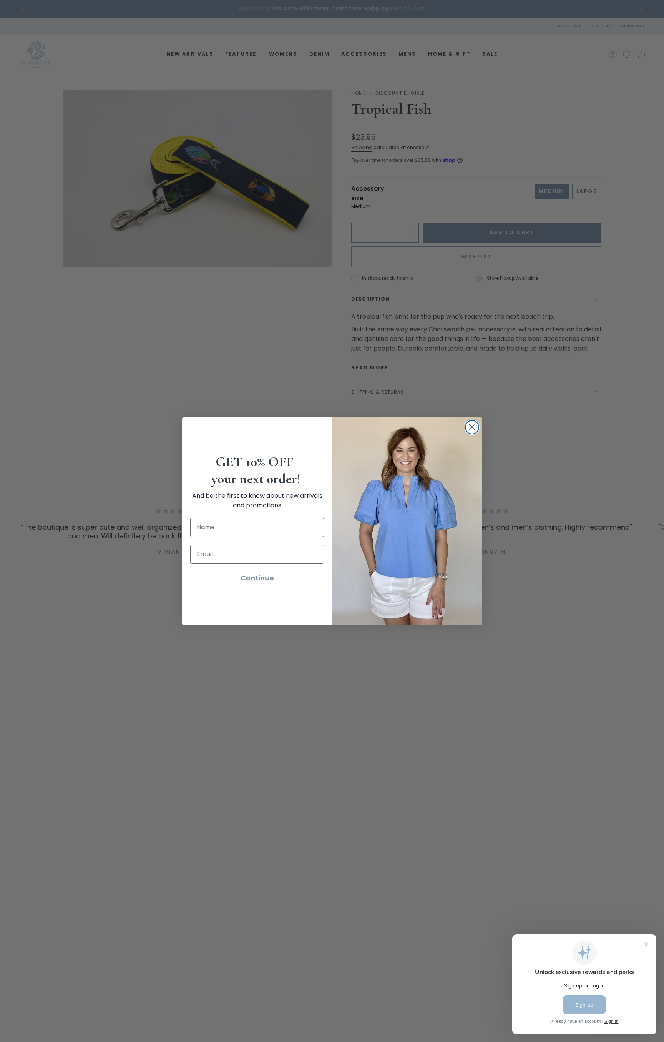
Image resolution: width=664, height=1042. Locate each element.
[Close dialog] (472, 427)
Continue (257, 578)
